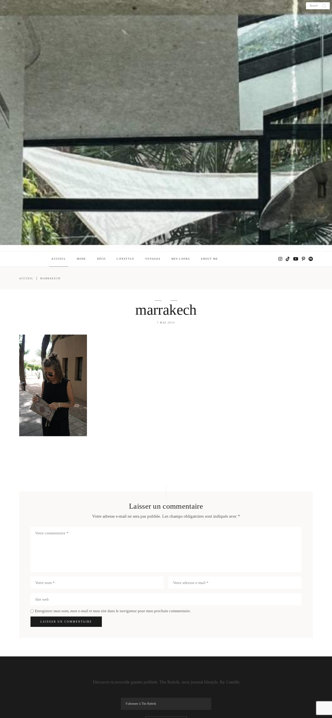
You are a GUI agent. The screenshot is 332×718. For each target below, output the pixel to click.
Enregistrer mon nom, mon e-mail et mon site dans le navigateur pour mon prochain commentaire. (113, 611)
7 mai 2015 (166, 322)
